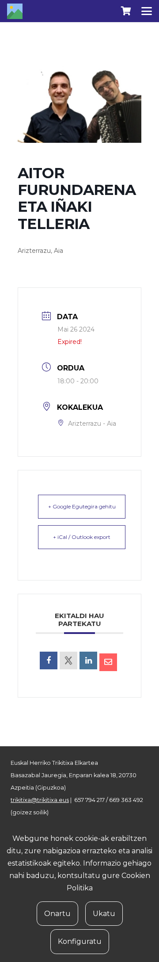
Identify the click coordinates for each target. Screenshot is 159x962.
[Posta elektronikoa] (108, 662)
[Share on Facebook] (48, 660)
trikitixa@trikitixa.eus (40, 800)
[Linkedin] (88, 660)
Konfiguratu (80, 941)
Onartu (57, 913)
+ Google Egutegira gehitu (82, 506)
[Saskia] (126, 11)
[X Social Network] (68, 660)
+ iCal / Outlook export (81, 537)
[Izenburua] (15, 11)
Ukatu (104, 913)
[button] (147, 11)
